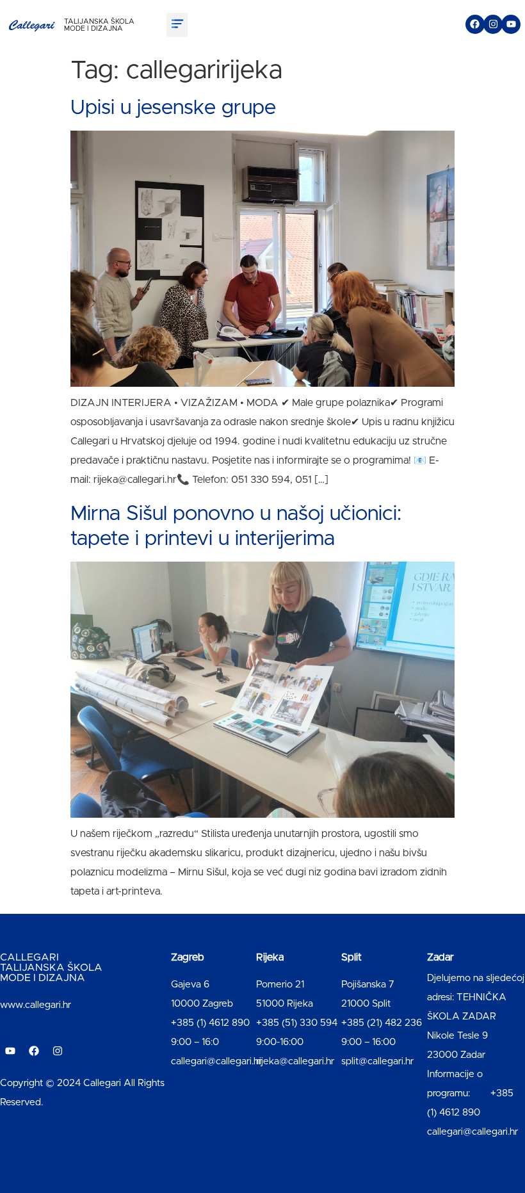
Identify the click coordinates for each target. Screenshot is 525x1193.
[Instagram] (493, 24)
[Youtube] (511, 24)
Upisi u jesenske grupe (173, 108)
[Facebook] (475, 24)
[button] (177, 25)
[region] (166, 1092)
